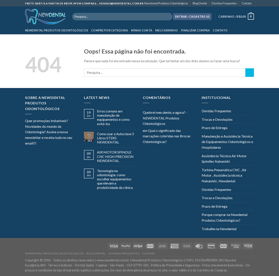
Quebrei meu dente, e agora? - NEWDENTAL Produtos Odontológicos (165, 118)
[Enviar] (249, 72)
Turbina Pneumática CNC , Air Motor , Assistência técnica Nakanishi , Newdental (224, 175)
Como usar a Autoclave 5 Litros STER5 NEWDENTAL (115, 138)
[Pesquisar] (168, 16)
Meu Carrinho (166, 30)
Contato (247, 3)
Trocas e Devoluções (217, 119)
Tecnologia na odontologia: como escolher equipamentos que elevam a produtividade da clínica (115, 179)
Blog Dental (200, 3)
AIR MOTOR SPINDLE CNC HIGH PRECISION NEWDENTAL (115, 156)
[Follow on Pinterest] (61, 143)
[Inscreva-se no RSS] (66, 143)
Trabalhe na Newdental (219, 229)
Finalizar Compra (195, 30)
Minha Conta (141, 30)
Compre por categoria (109, 30)
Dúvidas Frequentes (224, 3)
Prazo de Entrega (214, 128)
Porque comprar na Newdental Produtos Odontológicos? (224, 217)
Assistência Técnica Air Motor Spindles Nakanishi (224, 159)
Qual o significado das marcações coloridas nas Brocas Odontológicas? (167, 136)
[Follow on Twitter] (50, 143)
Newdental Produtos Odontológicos (166, 3)
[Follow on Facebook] (39, 143)
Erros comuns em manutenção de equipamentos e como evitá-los (113, 117)
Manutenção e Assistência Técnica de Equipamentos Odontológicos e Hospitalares (227, 141)
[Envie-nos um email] (55, 143)
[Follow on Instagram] (45, 143)
